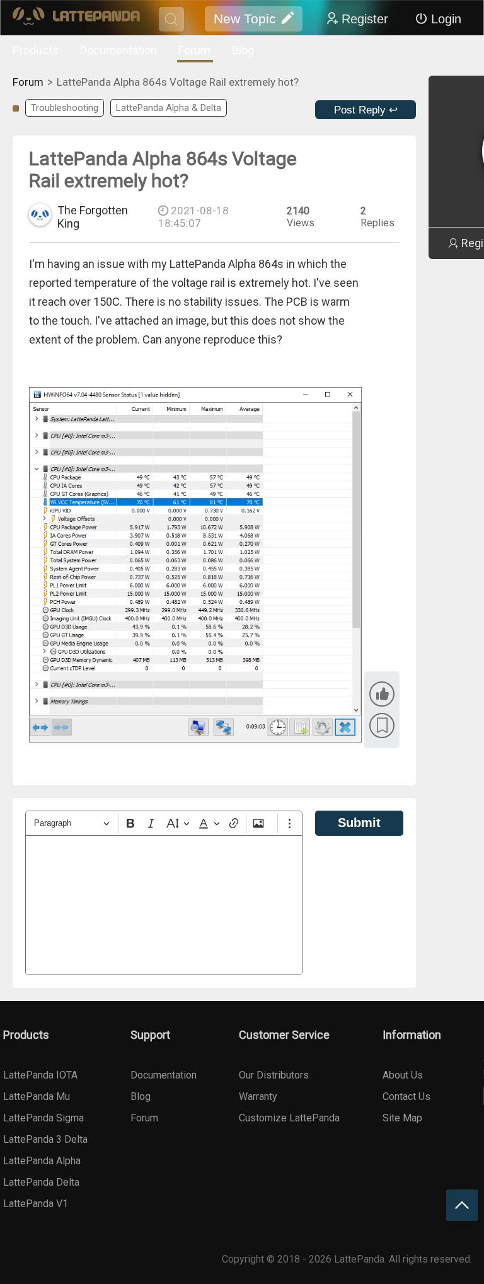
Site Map (402, 1118)
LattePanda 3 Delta (45, 1139)
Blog (243, 50)
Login (446, 19)
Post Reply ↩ (366, 110)
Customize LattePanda (289, 1118)
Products (36, 50)
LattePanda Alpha (42, 1161)
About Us (403, 1075)
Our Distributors (274, 1075)
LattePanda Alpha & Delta (168, 107)
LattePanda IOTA (40, 1075)
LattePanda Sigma (43, 1118)
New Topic (245, 18)
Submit (359, 823)
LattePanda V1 (35, 1204)
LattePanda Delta (41, 1182)
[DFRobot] (76, 19)
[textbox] (164, 905)
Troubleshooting (64, 107)
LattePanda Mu (36, 1096)
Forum (194, 50)
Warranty (258, 1096)
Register (365, 19)
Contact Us (406, 1096)
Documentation (118, 50)
